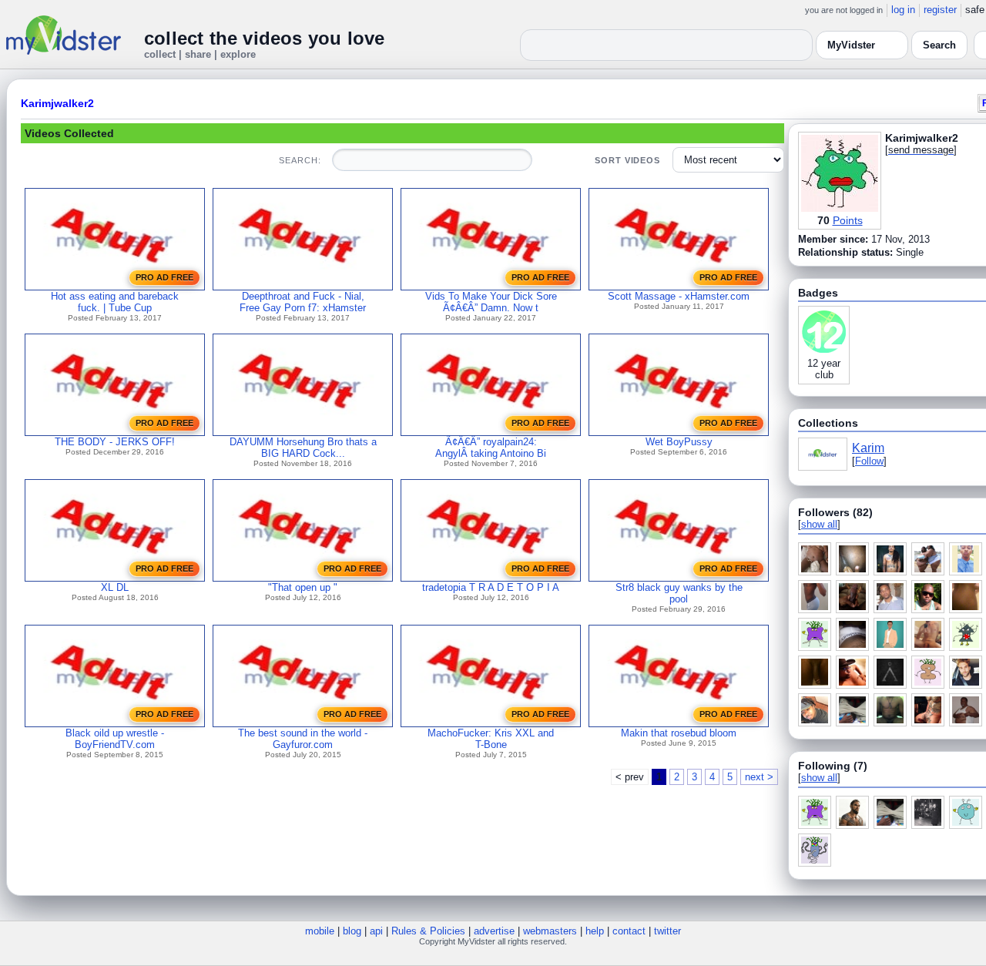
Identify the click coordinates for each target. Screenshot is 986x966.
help (594, 931)
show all (819, 524)
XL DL (115, 587)
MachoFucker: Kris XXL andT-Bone (491, 738)
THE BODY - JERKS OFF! (115, 442)
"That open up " (302, 587)
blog (352, 931)
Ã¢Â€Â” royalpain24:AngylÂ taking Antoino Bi (490, 447)
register (940, 9)
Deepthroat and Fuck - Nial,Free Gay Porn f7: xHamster (303, 302)
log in (903, 9)
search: (299, 160)
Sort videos (627, 160)
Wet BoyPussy (679, 442)
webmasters (550, 931)
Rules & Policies (428, 931)
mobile (319, 931)
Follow (869, 461)
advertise (494, 931)
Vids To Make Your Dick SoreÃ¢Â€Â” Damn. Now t (491, 302)
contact (629, 931)
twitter (667, 931)
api (376, 931)
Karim (868, 447)
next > (759, 777)
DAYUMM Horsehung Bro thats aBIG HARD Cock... (303, 447)
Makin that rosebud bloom (678, 733)
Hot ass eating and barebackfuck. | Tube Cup (115, 302)
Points (848, 220)
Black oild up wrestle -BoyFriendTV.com (114, 738)
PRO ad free (164, 277)
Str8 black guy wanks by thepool (679, 593)
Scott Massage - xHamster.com (679, 296)
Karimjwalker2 (57, 103)
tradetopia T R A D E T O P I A (490, 587)
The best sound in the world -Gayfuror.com (302, 738)
